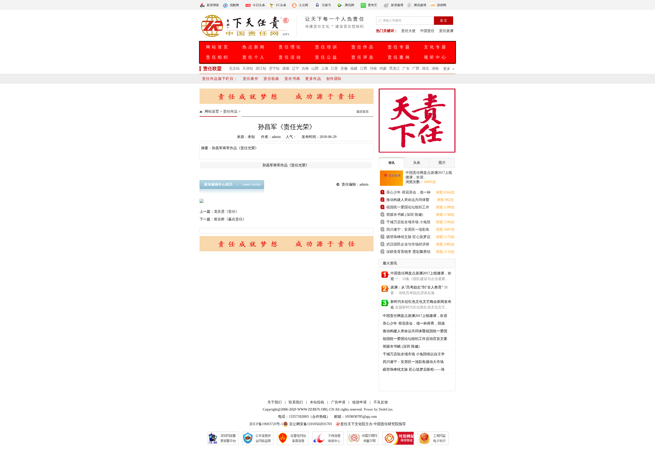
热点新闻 (254, 47)
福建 (353, 68)
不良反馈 (381, 402)
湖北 (425, 68)
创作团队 (334, 79)
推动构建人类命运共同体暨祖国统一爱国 (415, 331)
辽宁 (295, 68)
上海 (324, 68)
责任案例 (399, 57)
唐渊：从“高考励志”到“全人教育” (416, 287)
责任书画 (292, 79)
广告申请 (338, 402)
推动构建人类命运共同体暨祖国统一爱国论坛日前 (407, 200)
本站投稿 (317, 402)
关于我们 (274, 402)
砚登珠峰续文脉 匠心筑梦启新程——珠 (414, 369)
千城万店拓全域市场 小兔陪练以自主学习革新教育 (408, 223)
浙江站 (261, 68)
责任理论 (290, 47)
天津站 (247, 68)
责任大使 (408, 31)
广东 (406, 68)
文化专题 (435, 47)
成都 (285, 68)
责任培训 (327, 47)
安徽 (344, 68)
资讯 (391, 163)
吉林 (305, 68)
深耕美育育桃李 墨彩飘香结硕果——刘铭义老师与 (408, 252)
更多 (446, 69)
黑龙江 (394, 68)
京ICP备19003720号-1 (266, 424)
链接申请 (359, 402)
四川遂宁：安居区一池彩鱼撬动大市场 (407, 230)
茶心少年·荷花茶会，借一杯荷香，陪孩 (414, 323)
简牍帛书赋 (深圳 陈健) (404, 215)
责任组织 (218, 57)
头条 (416, 163)
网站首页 (218, 47)
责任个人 (254, 57)
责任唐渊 (446, 31)
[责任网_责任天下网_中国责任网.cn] (246, 36)
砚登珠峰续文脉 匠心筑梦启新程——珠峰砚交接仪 (408, 237)
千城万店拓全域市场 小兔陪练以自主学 (414, 354)
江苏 (334, 68)
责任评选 (363, 57)
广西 (415, 68)
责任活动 (290, 57)
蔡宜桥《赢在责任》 (230, 219)
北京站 (234, 68)
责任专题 (399, 47)
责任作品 (363, 47)
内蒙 (383, 68)
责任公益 (327, 57)
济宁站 (274, 68)
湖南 (435, 68)
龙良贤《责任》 (226, 211)
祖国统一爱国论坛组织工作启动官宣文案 (407, 208)
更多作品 (313, 79)
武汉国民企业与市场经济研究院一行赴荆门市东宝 (407, 245)
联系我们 (296, 402)
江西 (363, 68)
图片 (442, 163)
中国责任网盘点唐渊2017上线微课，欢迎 (415, 316)
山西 (315, 68)
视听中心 (435, 57)
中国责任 (427, 31)
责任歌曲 (271, 79)
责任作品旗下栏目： (220, 79)
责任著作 (251, 79)
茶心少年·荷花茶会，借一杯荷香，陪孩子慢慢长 (408, 193)
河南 (373, 68)
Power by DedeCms (378, 409)
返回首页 (362, 111)
